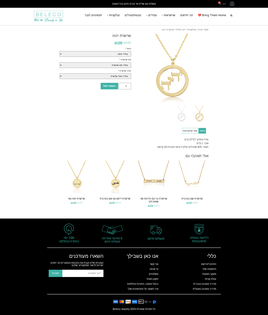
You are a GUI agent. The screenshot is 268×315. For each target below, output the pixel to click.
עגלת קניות (210, 279)
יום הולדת (180, 29)
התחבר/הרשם (208, 264)
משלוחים (153, 274)
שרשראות (169, 15)
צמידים (152, 15)
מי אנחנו (154, 269)
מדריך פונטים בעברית (204, 284)
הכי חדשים (186, 15)
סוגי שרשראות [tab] (190, 131)
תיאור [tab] (202, 131)
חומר (128, 48)
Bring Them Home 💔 (212, 15)
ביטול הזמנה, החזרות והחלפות (142, 284)
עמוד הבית (203, 29)
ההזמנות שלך (209, 269)
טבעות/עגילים (133, 15)
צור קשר (154, 264)
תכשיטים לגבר (93, 15)
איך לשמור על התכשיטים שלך (142, 289)
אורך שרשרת (124, 71)
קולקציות (114, 15)
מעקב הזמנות (209, 274)
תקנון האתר (152, 279)
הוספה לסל (109, 86)
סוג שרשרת (125, 59)
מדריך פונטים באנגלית (204, 289)
